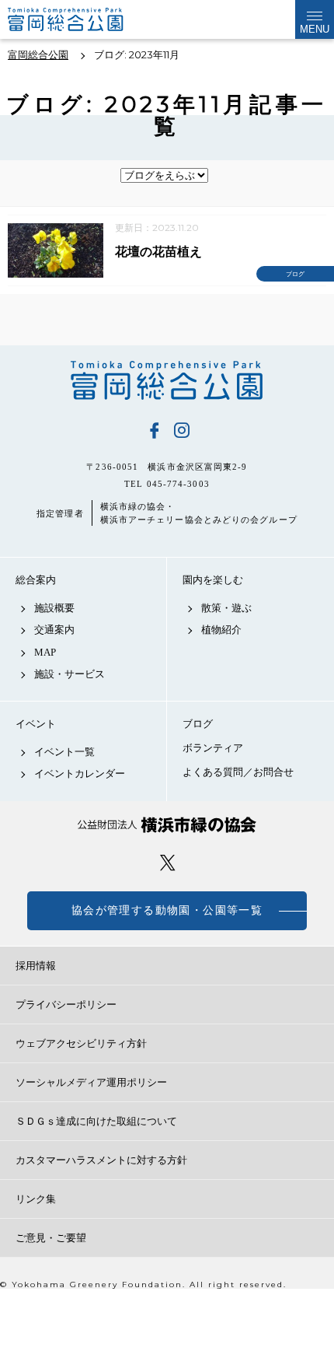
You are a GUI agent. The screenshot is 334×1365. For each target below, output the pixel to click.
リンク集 (36, 1199)
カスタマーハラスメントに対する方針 (101, 1160)
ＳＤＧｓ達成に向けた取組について (96, 1121)
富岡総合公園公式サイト (85, 19)
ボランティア (213, 748)
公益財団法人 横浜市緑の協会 (167, 825)
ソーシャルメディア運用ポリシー (91, 1082)
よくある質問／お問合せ (238, 772)
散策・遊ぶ (226, 608)
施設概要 (54, 608)
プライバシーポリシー (66, 1004)
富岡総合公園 (167, 380)
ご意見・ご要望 (51, 1238)
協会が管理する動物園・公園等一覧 (167, 910)
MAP (45, 652)
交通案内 (54, 629)
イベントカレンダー (79, 773)
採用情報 (36, 965)
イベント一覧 (64, 752)
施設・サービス (69, 674)
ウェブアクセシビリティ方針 (81, 1043)
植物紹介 (221, 629)
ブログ (198, 724)
